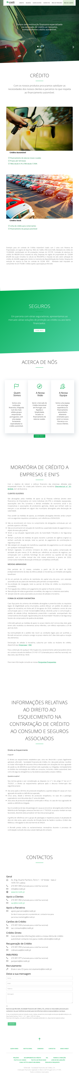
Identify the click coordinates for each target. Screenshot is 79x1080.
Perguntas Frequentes (47, 662)
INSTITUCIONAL (27, 1048)
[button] (37, 46)
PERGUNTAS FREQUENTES (52, 1062)
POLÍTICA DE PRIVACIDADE (38, 1060)
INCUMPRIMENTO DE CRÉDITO (32, 1058)
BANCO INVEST (64, 1048)
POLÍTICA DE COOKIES (20, 1060)
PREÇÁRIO (16, 1058)
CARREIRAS (40, 1048)
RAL (47, 1058)
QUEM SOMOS (14, 1048)
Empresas (23, 645)
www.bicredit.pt (18, 892)
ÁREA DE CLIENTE (68, 3)
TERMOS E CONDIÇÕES (59, 1058)
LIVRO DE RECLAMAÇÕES (58, 1060)
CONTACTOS (52, 1048)
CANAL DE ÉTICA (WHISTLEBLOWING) (29, 1062)
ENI (30, 645)
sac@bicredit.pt (18, 903)
